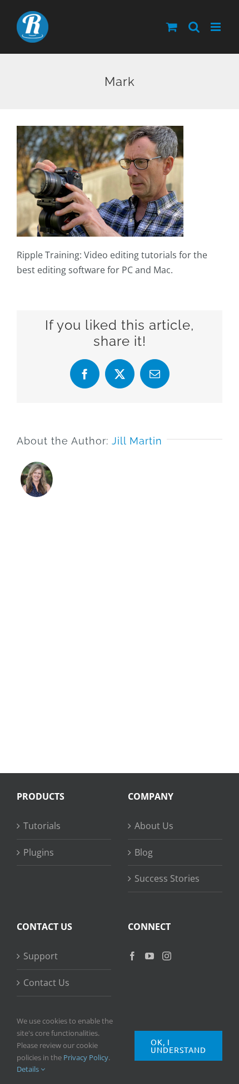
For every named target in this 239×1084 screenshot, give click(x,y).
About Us (154, 826)
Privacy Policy (85, 1057)
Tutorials (42, 826)
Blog (144, 852)
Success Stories (167, 878)
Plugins (38, 852)
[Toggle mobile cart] (171, 27)
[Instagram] (166, 956)
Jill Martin (137, 441)
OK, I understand (178, 1046)
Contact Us (46, 982)
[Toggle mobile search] (194, 27)
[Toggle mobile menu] (216, 27)
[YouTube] (149, 956)
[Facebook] (132, 956)
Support (40, 956)
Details (29, 1069)
